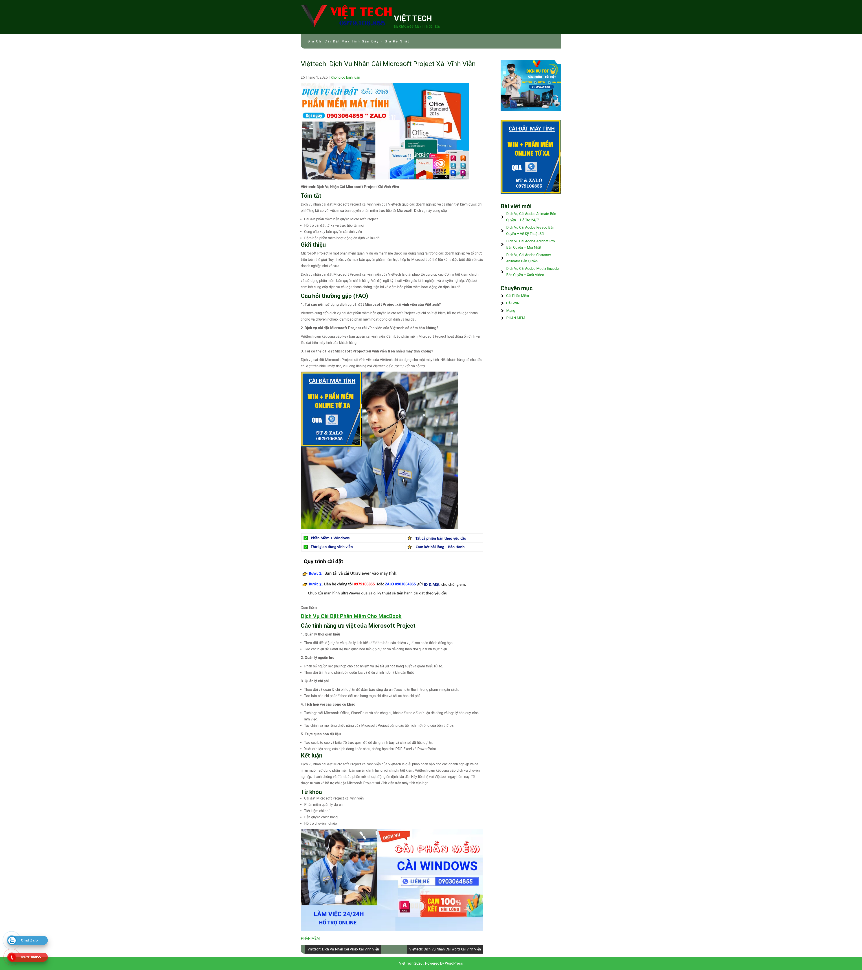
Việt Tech (413, 18)
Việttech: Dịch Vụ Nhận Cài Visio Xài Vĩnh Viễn (343, 949)
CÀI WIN (512, 303)
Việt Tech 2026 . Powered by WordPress (431, 963)
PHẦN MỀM (310, 938)
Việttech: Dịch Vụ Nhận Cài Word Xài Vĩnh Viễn (445, 949)
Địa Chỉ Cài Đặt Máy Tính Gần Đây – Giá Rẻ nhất (358, 41)
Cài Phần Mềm (517, 296)
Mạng (510, 310)
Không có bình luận (345, 77)
